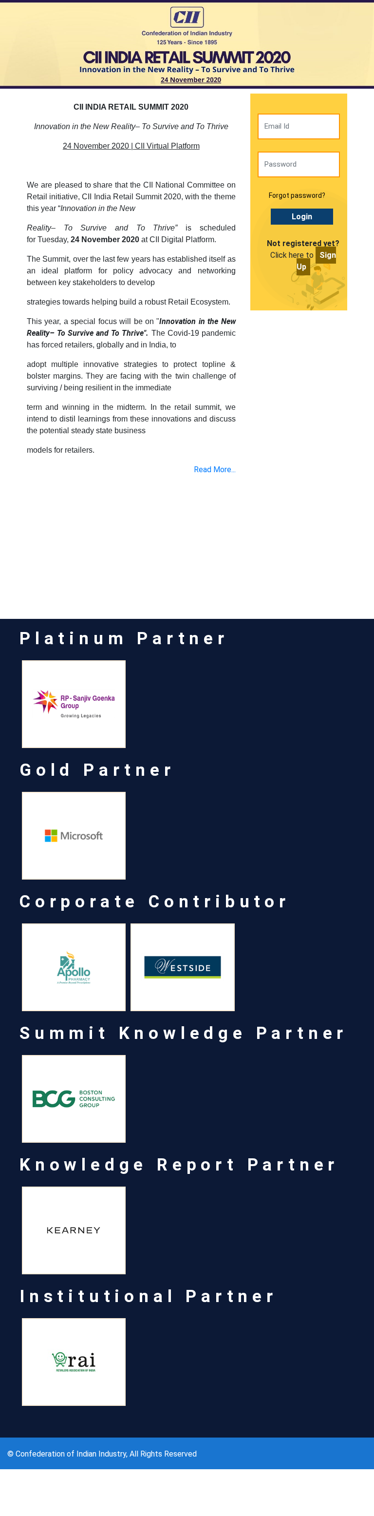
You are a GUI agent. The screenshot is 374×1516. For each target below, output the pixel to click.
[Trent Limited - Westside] (182, 967)
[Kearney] (74, 1230)
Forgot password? (297, 195)
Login (302, 216)
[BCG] (74, 1099)
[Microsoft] (74, 836)
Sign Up (317, 260)
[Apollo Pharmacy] (74, 967)
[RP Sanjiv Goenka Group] (74, 704)
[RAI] (74, 1362)
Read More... (215, 469)
